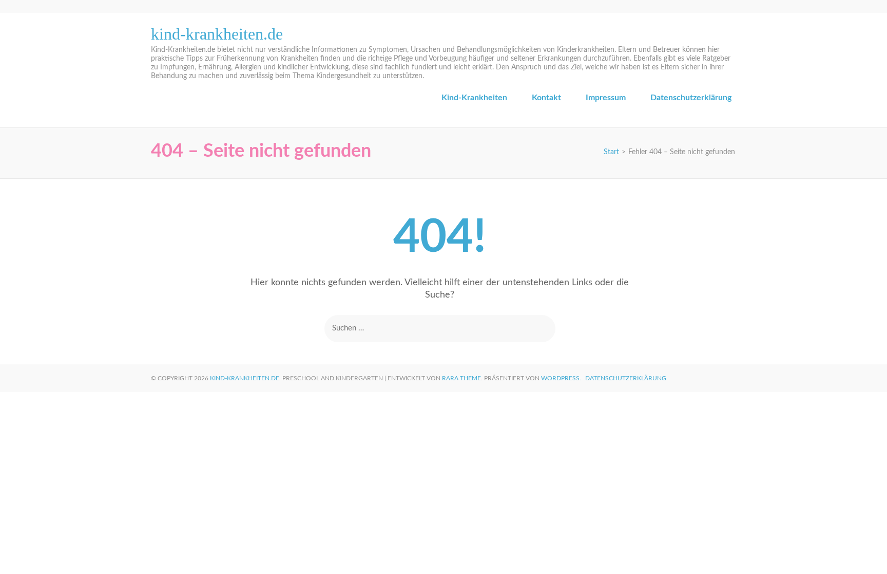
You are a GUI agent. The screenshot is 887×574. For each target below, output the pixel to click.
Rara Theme (461, 378)
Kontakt (546, 98)
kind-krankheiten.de (217, 34)
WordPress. (561, 378)
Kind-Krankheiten (474, 98)
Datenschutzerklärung (690, 98)
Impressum (606, 98)
